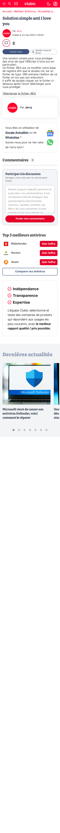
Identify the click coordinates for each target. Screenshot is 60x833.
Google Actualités (16, 132)
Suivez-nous (16, 52)
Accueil (7, 11)
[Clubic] (30, 4)
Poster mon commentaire (30, 219)
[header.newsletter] (16, 4)
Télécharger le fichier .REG (19, 93)
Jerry (19, 31)
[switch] (49, 4)
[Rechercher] (10, 4)
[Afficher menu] (4, 4)
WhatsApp (12, 137)
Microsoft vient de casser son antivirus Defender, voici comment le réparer (23, 413)
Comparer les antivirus (30, 271)
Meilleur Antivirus (25, 11)
